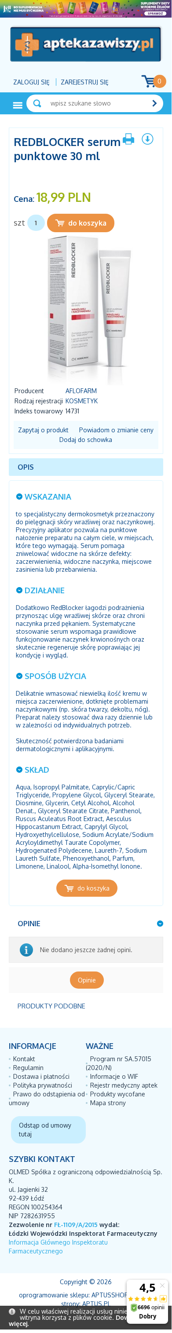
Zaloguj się (31, 82)
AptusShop (109, 1295)
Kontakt (24, 1059)
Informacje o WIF (114, 1076)
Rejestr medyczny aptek (123, 1085)
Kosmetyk (82, 401)
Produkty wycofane (117, 1094)
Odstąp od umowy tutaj (45, 1129)
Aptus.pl (96, 1303)
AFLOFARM (81, 390)
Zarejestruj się (85, 82)
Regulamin (28, 1067)
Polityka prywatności (42, 1085)
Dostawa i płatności (41, 1076)
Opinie (87, 980)
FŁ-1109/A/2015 (76, 1224)
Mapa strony (108, 1103)
